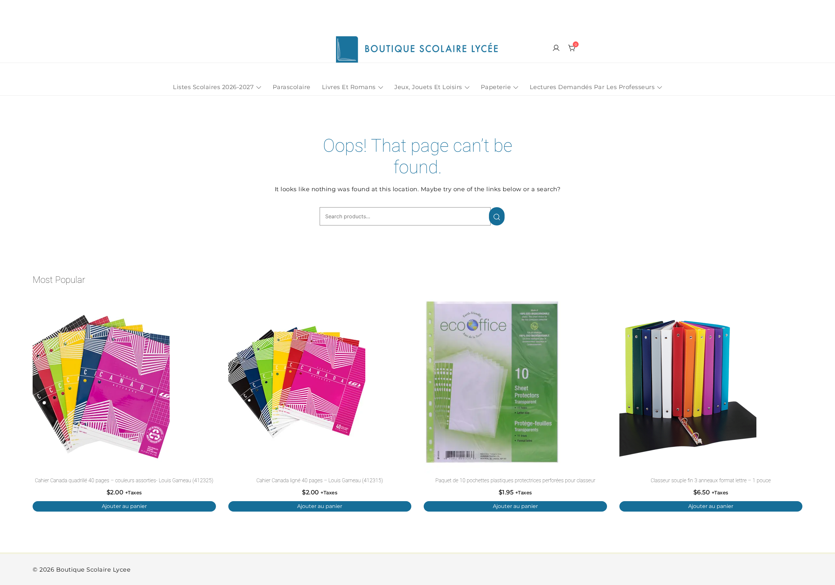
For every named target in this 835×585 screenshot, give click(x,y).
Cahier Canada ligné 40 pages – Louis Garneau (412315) (319, 480)
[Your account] (556, 48)
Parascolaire (292, 87)
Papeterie (496, 87)
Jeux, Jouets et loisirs (428, 87)
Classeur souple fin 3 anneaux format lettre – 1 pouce (711, 480)
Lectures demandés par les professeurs (592, 87)
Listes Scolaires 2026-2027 (213, 87)
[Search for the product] (497, 216)
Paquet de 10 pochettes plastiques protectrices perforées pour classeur (515, 480)
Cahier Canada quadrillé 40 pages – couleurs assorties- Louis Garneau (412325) (124, 480)
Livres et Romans (349, 87)
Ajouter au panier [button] (124, 506)
